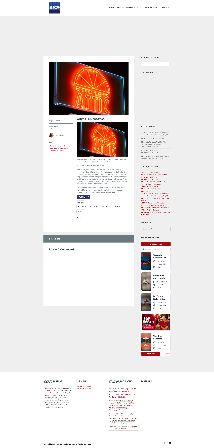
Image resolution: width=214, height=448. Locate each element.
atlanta (51, 146)
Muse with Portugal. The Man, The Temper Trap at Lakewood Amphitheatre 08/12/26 (153, 144)
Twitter (52, 393)
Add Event (166, 8)
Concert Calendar (134, 8)
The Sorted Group (52, 390)
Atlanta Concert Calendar (150, 172)
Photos (120, 8)
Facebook (146, 381)
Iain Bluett (72, 444)
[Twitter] (164, 443)
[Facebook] (167, 443)
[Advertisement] (107, 32)
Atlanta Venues (151, 8)
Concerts (58, 146)
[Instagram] (169, 443)
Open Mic (57, 148)
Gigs (50, 128)
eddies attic (66, 146)
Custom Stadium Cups (84, 389)
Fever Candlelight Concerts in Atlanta (154, 175)
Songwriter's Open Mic (57, 150)
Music (51, 148)
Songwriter (65, 148)
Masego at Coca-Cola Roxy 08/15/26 (155, 138)
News (111, 8)
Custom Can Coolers (83, 386)
